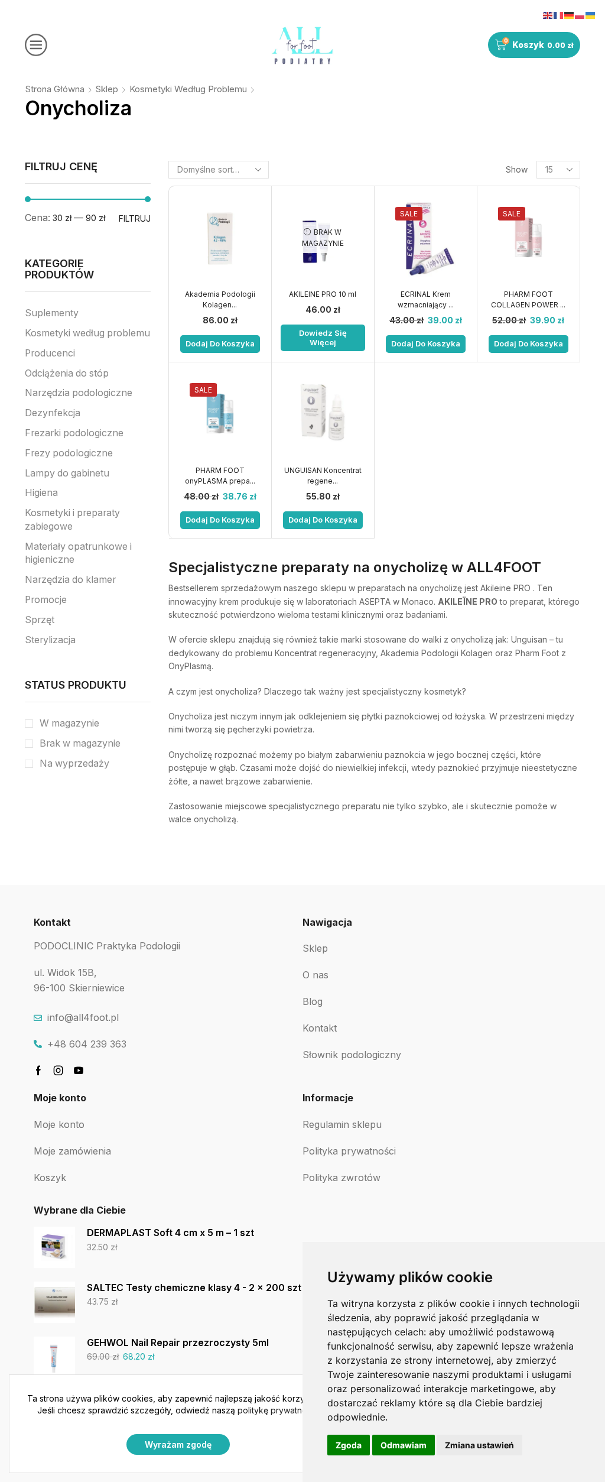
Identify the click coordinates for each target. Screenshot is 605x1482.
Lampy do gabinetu (67, 473)
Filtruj (135, 218)
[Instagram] (58, 1070)
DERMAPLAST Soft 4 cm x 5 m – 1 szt (170, 1232)
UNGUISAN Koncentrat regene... (323, 475)
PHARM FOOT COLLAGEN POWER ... (528, 299)
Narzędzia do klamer (70, 579)
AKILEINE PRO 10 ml (322, 294)
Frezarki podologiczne (74, 433)
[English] (548, 14)
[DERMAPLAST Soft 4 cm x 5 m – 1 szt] (54, 1247)
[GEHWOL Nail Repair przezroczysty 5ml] (54, 1357)
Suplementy (52, 313)
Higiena (41, 492)
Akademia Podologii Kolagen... (220, 299)
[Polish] (580, 14)
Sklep (107, 89)
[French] (559, 14)
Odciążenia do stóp (67, 373)
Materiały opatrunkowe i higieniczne (78, 553)
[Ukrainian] (591, 14)
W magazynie (69, 723)
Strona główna (54, 89)
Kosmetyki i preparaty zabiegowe (72, 519)
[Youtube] (78, 1070)
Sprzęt (39, 619)
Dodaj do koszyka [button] (220, 343)
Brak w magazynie (80, 743)
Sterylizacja (50, 640)
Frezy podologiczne (69, 453)
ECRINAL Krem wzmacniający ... (426, 299)
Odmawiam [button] (403, 1445)
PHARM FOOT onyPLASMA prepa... (220, 475)
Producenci (50, 353)
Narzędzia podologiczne (78, 392)
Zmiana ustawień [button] (479, 1445)
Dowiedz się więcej (323, 337)
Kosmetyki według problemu (188, 89)
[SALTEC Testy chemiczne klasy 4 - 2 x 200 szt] (54, 1302)
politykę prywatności (278, 1410)
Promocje (46, 599)
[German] (569, 14)
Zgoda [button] (349, 1445)
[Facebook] (38, 1070)
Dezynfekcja (52, 413)
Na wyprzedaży (74, 763)
